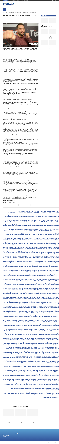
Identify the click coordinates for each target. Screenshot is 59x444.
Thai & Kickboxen (13, 9)
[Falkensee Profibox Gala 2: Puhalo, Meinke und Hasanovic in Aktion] (44, 20)
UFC (3, 9)
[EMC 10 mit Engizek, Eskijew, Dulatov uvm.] (44, 42)
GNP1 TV (27, 9)
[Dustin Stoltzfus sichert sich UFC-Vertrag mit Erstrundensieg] (8, 412)
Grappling (23, 9)
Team (3, 433)
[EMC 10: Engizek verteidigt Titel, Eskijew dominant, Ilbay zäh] (52, 31)
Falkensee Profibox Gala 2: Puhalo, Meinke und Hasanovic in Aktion (44, 25)
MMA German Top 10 (16, 433)
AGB (3, 434)
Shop (31, 9)
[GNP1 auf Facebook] (52, 0)
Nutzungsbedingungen (5, 436)
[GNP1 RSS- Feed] (55, 0)
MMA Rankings (35, 9)
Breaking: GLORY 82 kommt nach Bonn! (44, 35)
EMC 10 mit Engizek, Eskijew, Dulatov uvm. (44, 46)
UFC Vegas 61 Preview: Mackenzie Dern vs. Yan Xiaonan (52, 24)
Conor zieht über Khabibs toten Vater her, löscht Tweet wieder (20, 1)
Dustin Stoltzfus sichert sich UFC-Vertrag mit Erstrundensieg (8, 419)
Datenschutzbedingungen (6, 435)
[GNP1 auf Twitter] (53, 0)
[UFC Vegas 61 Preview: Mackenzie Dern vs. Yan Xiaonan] (52, 20)
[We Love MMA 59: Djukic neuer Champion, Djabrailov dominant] (52, 42)
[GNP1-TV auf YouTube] (54, 0)
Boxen (19, 9)
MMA (7, 9)
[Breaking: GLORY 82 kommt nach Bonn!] (44, 31)
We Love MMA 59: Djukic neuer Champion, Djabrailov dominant (52, 47)
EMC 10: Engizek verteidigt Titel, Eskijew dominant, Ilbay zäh (52, 36)
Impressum (4, 437)
